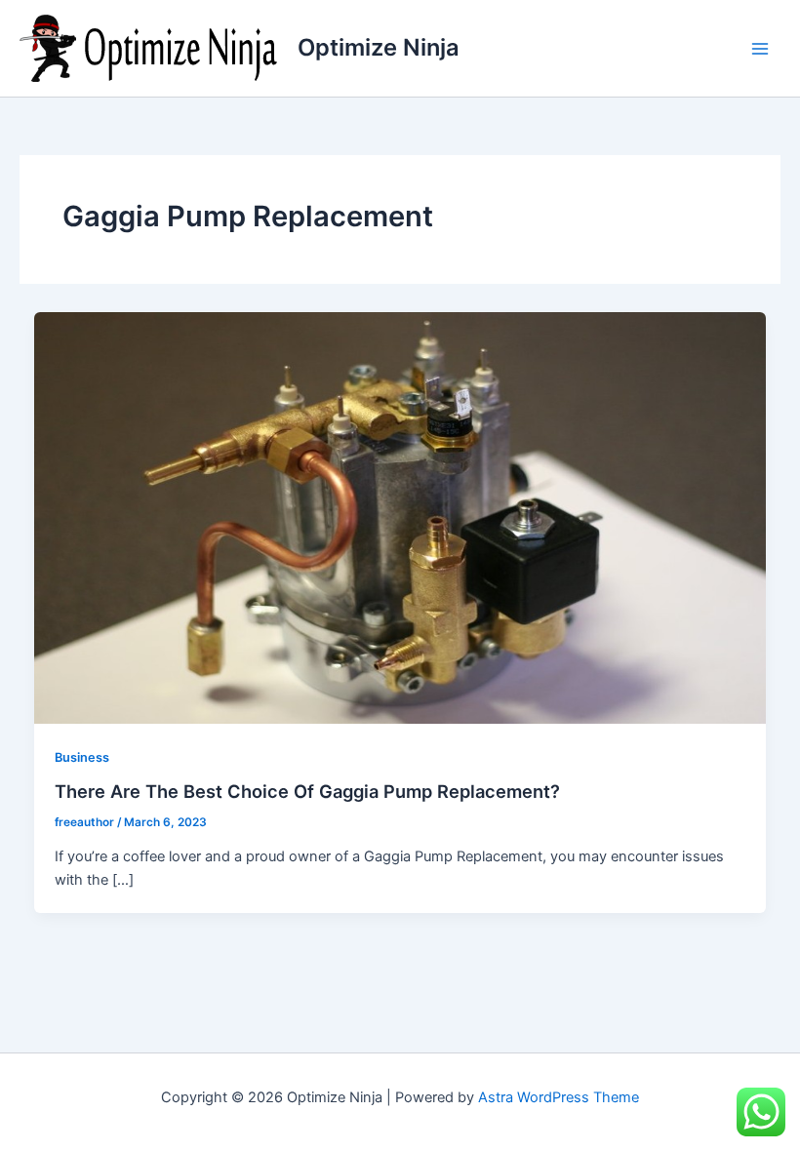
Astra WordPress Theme (558, 1097)
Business (82, 757)
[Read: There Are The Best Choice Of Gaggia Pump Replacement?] (400, 517)
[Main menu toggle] (760, 48)
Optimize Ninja (379, 47)
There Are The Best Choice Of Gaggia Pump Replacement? (307, 791)
